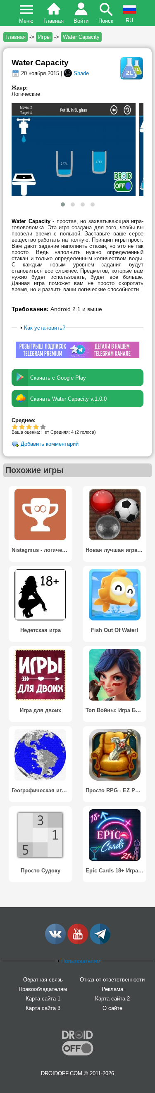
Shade (81, 73)
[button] (63, 204)
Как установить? (44, 328)
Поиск (105, 21)
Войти (81, 21)
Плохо (15, 426)
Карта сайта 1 (43, 999)
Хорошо (29, 426)
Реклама (112, 989)
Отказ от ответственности (112, 980)
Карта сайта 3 (43, 1008)
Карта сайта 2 (112, 999)
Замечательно (36, 426)
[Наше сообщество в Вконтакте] (55, 942)
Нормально (22, 426)
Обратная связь (43, 980)
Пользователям (80, 961)
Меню (26, 21)
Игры (44, 37)
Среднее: (24, 420)
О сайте (112, 1008)
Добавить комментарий (50, 444)
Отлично (43, 426)
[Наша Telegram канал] (100, 942)
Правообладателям (43, 989)
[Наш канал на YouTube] (77, 942)
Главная (53, 21)
